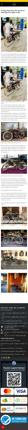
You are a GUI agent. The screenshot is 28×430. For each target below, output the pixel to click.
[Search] (26, 4)
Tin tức (2, 8)
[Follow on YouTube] (9, 358)
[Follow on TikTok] (6, 358)
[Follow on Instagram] (4, 358)
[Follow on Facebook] (2, 358)
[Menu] (2, 4)
